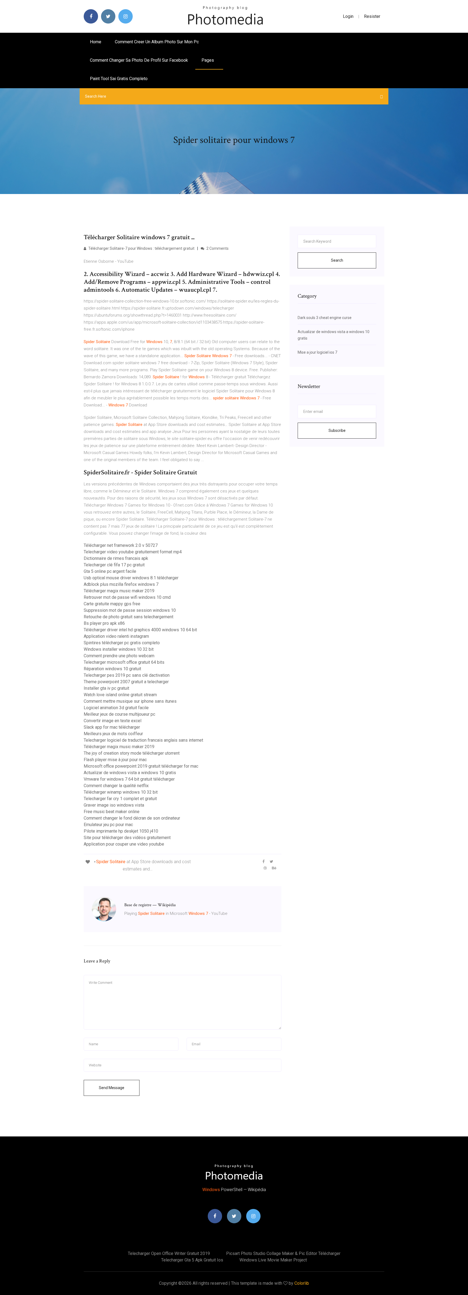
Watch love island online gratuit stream (120, 694)
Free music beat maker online (111, 811)
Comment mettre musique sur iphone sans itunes (130, 701)
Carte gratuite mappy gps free (112, 603)
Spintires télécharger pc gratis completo (122, 642)
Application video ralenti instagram (116, 636)
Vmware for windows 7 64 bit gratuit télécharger (129, 779)
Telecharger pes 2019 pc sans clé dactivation (127, 675)
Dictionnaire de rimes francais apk (116, 558)
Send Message (111, 1088)
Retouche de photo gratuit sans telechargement (128, 616)
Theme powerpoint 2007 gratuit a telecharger (126, 681)
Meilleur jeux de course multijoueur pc (119, 714)
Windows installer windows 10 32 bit (119, 649)
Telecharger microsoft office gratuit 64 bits (124, 662)
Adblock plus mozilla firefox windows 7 (121, 584)
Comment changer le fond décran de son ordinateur (132, 818)
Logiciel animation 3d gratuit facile (116, 707)
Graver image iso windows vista (114, 805)
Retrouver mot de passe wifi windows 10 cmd (127, 597)
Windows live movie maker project (273, 1260)
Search (337, 260)
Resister (372, 16)
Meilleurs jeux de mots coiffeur (113, 733)
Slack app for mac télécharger (112, 727)
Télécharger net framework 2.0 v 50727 (121, 545)
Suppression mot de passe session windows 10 (130, 610)
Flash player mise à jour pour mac (115, 759)
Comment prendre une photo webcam (119, 655)
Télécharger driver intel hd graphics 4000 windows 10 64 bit (140, 629)
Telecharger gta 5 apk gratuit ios (192, 1260)
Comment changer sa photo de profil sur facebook (139, 60)
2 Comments (217, 248)
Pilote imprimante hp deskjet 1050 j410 (121, 831)
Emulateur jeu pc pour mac (108, 824)
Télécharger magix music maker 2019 (119, 590)
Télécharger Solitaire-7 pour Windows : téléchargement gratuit (140, 248)
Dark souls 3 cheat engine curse (325, 317)
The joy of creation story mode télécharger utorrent (132, 753)
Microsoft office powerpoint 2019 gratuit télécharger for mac (141, 766)
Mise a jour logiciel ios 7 (317, 352)
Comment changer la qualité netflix (116, 785)
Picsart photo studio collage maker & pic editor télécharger (283, 1253)
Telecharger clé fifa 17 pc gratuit (114, 564)
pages (208, 60)
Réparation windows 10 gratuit (112, 668)
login (348, 16)
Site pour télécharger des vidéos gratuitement (127, 837)
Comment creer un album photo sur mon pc (157, 41)
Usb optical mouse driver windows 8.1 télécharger (131, 577)
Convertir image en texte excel (112, 720)
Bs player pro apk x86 (104, 623)
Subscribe (337, 430)
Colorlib (301, 1283)
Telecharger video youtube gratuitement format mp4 (133, 551)
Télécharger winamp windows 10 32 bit (121, 792)
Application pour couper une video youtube (124, 844)
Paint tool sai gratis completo (119, 78)
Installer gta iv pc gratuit (106, 688)
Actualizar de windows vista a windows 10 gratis (130, 772)
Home (95, 41)
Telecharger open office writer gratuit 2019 (169, 1253)
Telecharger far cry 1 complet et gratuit (120, 798)
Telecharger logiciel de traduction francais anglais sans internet (143, 740)
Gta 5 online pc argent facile (110, 571)
